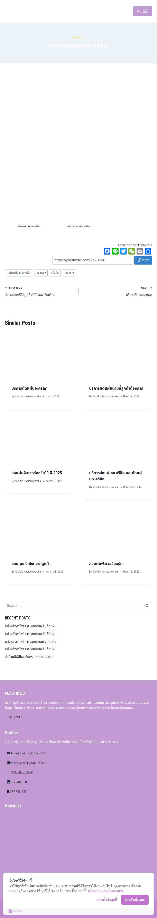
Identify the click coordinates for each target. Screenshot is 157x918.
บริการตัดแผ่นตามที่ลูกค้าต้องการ (116, 388)
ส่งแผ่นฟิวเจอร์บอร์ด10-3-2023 (36, 473)
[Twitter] (123, 252)
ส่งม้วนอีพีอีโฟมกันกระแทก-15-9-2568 (29, 657)
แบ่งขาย (69, 273)
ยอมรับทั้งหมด (135, 900)
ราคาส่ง (41, 273)
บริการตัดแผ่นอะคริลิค (19, 273)
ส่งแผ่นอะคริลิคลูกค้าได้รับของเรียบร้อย (30, 292)
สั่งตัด (55, 273)
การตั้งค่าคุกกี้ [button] (107, 900)
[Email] (140, 252)
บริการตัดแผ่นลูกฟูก (139, 292)
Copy (145, 260)
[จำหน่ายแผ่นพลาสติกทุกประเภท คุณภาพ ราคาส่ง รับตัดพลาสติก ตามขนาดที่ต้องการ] (14, 11)
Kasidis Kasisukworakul (28, 396)
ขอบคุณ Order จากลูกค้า (30, 564)
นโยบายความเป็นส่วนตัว (105, 891)
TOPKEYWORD (14, 717)
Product (78, 37)
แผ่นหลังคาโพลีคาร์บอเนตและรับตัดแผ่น (30, 626)
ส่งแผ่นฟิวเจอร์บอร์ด (106, 564)
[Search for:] (78, 605)
